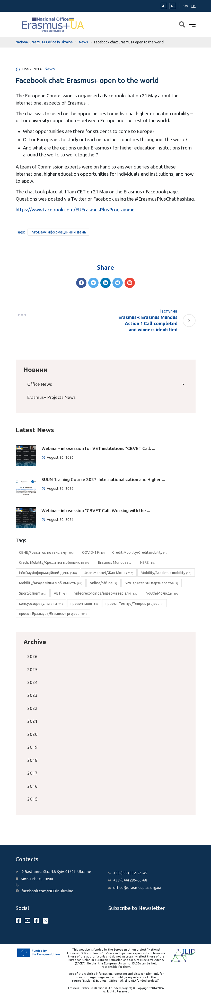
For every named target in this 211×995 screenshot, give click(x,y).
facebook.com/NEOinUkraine (47, 891)
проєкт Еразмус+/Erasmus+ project (53, 614)
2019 (32, 747)
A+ (173, 6)
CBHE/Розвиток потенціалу (47, 552)
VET (60, 593)
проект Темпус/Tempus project (135, 604)
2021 (32, 721)
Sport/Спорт (33, 593)
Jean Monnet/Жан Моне (108, 573)
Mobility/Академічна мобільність (51, 583)
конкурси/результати (41, 604)
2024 (32, 682)
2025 (32, 669)
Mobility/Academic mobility (166, 573)
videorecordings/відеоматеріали (106, 593)
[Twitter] (93, 283)
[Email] (130, 283)
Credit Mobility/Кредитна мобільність (55, 562)
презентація (84, 604)
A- (164, 6)
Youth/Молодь (163, 593)
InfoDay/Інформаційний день (58, 232)
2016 (32, 786)
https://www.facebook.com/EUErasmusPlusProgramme (75, 209)
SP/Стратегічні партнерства (151, 583)
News (50, 69)
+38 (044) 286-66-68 (130, 880)
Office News (39, 384)
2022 (32, 708)
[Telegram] (117, 283)
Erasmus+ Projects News (51, 397)
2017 (32, 773)
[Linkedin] (105, 283)
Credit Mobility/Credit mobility (140, 552)
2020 (32, 734)
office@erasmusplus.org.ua (137, 887)
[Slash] (22, 314)
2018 (32, 760)
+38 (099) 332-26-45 (130, 873)
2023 (32, 695)
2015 (32, 798)
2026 (32, 656)
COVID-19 (93, 552)
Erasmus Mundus (115, 562)
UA (185, 5)
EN (193, 5)
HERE (148, 562)
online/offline (103, 583)
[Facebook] (81, 283)
